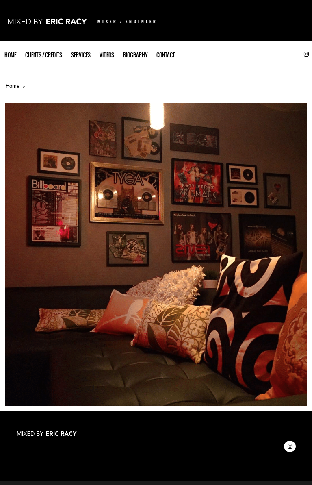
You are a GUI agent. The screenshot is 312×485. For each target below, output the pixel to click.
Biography (135, 55)
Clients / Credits (43, 55)
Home (10, 55)
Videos (107, 55)
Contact (165, 55)
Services (81, 55)
